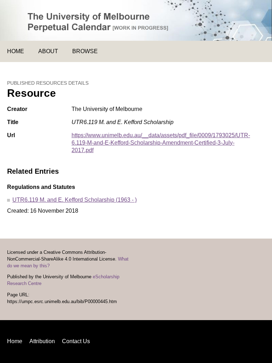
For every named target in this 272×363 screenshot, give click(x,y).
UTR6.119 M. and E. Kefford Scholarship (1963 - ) (74, 200)
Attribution (42, 341)
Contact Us (76, 341)
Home (15, 51)
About (48, 51)
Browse (85, 51)
